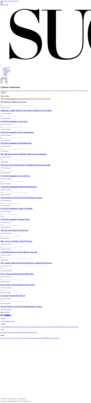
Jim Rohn (34, 332)
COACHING (6, 71)
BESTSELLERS (7, 70)
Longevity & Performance (20, 98)
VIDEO (5, 74)
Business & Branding (13, 326)
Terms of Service (21, 338)
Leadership (37, 326)
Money (53, 326)
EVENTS (5, 73)
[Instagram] (4, 315)
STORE (5, 75)
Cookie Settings (46, 338)
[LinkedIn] (6, 315)
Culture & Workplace (23, 326)
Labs (28, 332)
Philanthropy (58, 326)
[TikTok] (11, 315)
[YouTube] (7, 315)
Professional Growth (41, 98)
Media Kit (9, 321)
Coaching (25, 332)
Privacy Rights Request (30, 338)
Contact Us (3, 338)
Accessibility (53, 338)
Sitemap (57, 338)
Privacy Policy (14, 338)
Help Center (8, 338)
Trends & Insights (74, 326)
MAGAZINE (6, 67)
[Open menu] (1, 64)
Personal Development (31, 98)
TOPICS (5, 69)
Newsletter (7, 332)
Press (6, 321)
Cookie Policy (39, 338)
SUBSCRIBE (5, 4)
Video (13, 321)
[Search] (2, 3)
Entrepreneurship (10, 98)
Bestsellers (18, 332)
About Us (3, 321)
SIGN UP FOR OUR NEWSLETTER (9, 1)
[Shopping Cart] (1, 4)
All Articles (3, 98)
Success (48, 98)
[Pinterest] (9, 315)
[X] (3, 315)
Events (30, 332)
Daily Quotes (13, 332)
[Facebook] (1, 315)
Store (22, 332)
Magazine (3, 332)
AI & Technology (5, 326)
